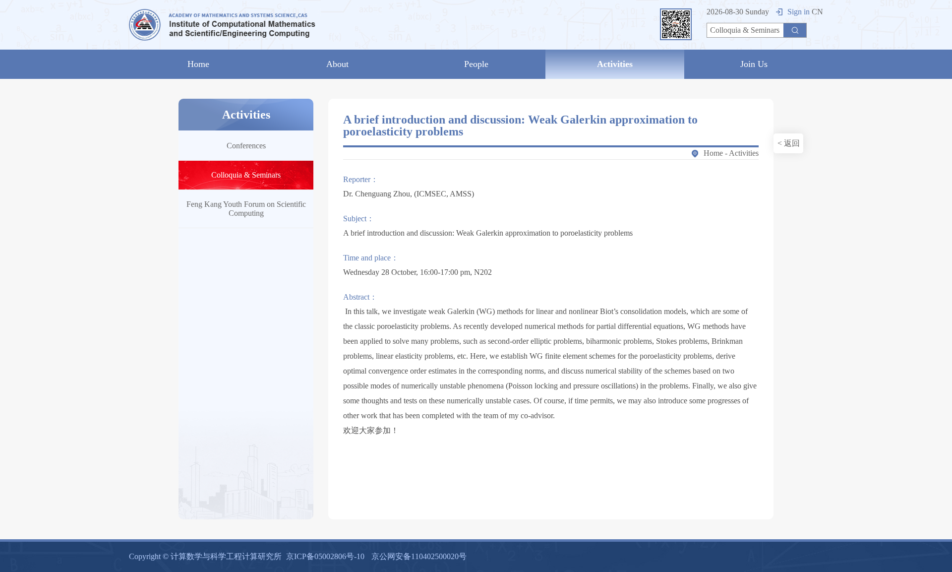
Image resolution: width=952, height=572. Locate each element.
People (476, 64)
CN (817, 11)
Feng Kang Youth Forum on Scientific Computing (246, 208)
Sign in (798, 11)
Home (198, 64)
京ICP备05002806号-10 (325, 556)
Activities (615, 64)
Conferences (246, 145)
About (337, 64)
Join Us (754, 64)
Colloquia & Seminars (246, 175)
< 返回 (788, 143)
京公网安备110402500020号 (419, 556)
